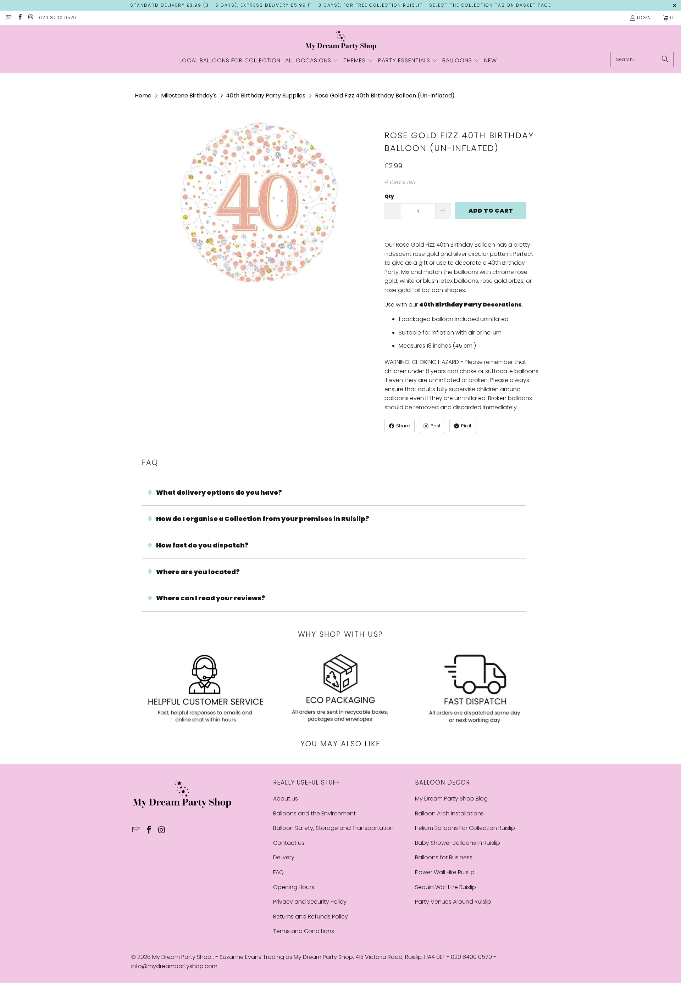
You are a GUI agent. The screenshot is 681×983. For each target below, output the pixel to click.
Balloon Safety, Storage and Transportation (333, 828)
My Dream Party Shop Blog (451, 798)
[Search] (665, 59)
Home (143, 95)
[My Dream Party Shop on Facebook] (19, 18)
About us (285, 798)
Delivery (283, 857)
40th (427, 304)
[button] (312, 61)
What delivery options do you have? (219, 492)
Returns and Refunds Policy (310, 916)
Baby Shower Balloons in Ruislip (457, 843)
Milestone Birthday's (189, 95)
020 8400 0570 (57, 18)
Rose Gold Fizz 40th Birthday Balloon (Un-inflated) (385, 95)
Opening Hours (293, 887)
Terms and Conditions (303, 931)
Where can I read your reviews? (210, 598)
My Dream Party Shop (182, 957)
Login (644, 18)
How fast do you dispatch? (202, 545)
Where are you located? (198, 571)
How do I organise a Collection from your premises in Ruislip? (262, 518)
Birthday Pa (453, 304)
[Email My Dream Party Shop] (8, 18)
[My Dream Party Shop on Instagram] (31, 18)
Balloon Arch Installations (449, 813)
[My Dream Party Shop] (340, 40)
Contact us (288, 843)
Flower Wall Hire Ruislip (445, 872)
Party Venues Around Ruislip (453, 902)
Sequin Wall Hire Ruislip (445, 887)
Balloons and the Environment (314, 813)
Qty (389, 196)
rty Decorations (497, 304)
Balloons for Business (443, 857)
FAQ (278, 872)
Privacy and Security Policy (310, 902)
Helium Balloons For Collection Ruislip (465, 828)
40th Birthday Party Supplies (265, 95)
